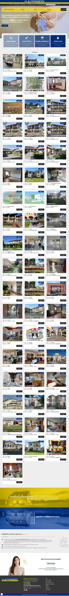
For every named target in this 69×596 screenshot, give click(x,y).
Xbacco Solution (44, 594)
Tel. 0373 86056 (27, 582)
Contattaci (5, 25)
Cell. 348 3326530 (27, 584)
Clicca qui (51, 563)
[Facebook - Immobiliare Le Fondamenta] (24, 590)
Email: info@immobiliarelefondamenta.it (32, 585)
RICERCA (64, 9)
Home (46, 578)
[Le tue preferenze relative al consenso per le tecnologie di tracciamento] (2, 594)
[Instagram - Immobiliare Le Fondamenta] (26, 590)
